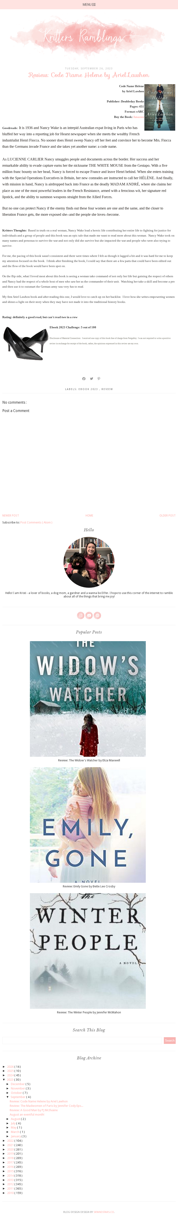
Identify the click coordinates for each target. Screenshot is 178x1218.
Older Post (167, 515)
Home (89, 515)
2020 (10, 1149)
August (16, 1119)
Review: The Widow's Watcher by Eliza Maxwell (89, 760)
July (13, 1123)
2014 (10, 1175)
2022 (10, 1140)
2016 (10, 1167)
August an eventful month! (27, 1114)
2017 (10, 1162)
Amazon (138, 117)
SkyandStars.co (104, 1212)
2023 (10, 1079)
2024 (10, 1075)
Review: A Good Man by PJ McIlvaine (34, 1110)
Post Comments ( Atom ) (36, 522)
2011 (10, 1188)
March (15, 1132)
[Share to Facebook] (84, 378)
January (16, 1136)
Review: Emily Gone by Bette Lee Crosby (89, 886)
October (17, 1093)
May (14, 1127)
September (18, 1097)
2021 (10, 1145)
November (18, 1088)
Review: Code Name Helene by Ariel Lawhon (39, 1101)
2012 (10, 1184)
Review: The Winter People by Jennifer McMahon (89, 1012)
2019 (10, 1153)
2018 (10, 1158)
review (107, 389)
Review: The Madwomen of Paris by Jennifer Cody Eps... (46, 1105)
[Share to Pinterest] (99, 378)
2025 (10, 1071)
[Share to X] (92, 378)
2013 (10, 1180)
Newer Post (10, 515)
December (18, 1084)
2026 (10, 1066)
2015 (10, 1171)
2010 (10, 1193)
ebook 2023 (89, 389)
